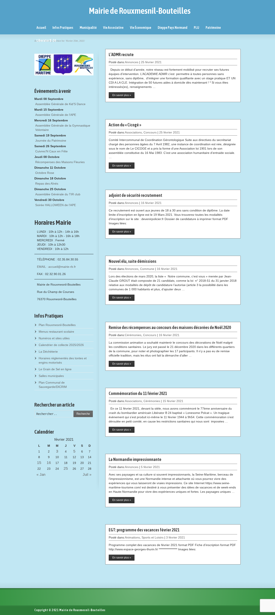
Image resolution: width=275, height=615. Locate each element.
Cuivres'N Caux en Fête (51, 151)
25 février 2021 (151, 62)
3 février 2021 (175, 537)
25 (66, 468)
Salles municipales (51, 376)
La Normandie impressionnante (135, 459)
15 (39, 462)
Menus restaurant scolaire (56, 331)
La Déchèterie (48, 351)
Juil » (88, 475)
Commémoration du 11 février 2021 (138, 393)
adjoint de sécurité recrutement (135, 195)
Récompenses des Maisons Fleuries (60, 162)
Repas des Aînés (46, 183)
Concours (150, 132)
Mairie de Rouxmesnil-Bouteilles (140, 10)
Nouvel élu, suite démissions (132, 261)
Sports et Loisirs (152, 537)
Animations (132, 537)
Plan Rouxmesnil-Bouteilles (57, 325)
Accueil (41, 27)
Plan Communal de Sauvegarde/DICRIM (53, 385)
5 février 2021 (150, 467)
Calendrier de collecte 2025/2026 (61, 345)
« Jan (39, 475)
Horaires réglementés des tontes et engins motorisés (63, 360)
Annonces (131, 62)
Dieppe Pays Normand (172, 27)
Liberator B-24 (46, 40)
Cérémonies (133, 335)
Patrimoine (213, 27)
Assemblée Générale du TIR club (57, 194)
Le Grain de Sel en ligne (55, 369)
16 (49, 462)
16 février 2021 (151, 203)
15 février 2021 (173, 401)
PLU (196, 27)
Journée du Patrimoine (50, 140)
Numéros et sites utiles (54, 338)
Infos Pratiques (62, 27)
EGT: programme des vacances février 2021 (144, 529)
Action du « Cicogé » (125, 124)
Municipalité (88, 27)
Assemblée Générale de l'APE (55, 114)
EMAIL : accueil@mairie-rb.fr (56, 266)
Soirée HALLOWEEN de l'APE (55, 205)
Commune (147, 269)
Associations (133, 132)
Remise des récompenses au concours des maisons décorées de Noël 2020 (170, 327)
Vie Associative (113, 27)
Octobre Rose (44, 172)
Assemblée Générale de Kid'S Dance (60, 104)
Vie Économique (140, 27)
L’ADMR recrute (121, 54)
